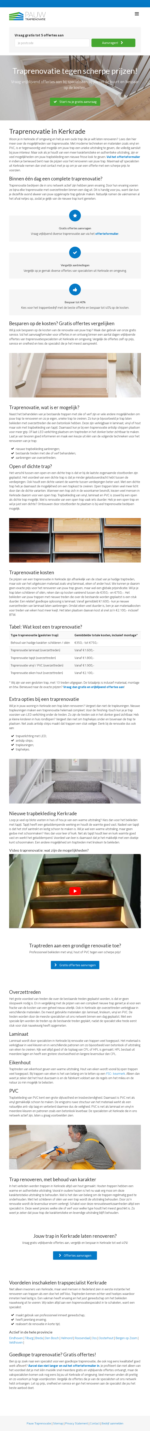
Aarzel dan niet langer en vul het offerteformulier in (63, 1365)
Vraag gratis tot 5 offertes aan (39, 35)
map (60, 1423)
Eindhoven (16, 1338)
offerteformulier (107, 233)
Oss (94, 1338)
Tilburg (29, 1338)
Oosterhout (106, 1338)
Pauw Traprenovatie (39, 1423)
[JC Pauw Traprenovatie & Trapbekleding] (27, 15)
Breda (39, 1338)
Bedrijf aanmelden (112, 1423)
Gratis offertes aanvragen (77, 965)
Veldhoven (16, 1342)
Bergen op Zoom (126, 1338)
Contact (95, 1423)
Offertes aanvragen (77, 1255)
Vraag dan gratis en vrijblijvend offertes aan (93, 687)
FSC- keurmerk (115, 1073)
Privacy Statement (76, 1423)
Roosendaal (82, 1338)
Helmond (67, 1338)
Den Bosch (52, 1338)
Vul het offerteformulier (123, 156)
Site (55, 1423)
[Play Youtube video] (75, 891)
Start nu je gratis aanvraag (78, 101)
